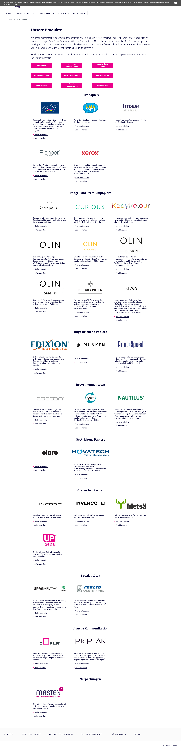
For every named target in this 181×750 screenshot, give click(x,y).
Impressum (9, 734)
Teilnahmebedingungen (92, 734)
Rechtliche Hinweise (31, 734)
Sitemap (138, 734)
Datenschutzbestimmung (61, 734)
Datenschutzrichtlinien (11, 4)
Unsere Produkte (24, 13)
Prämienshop (79, 13)
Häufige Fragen (119, 734)
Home (8, 13)
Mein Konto (63, 13)
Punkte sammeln (46, 13)
